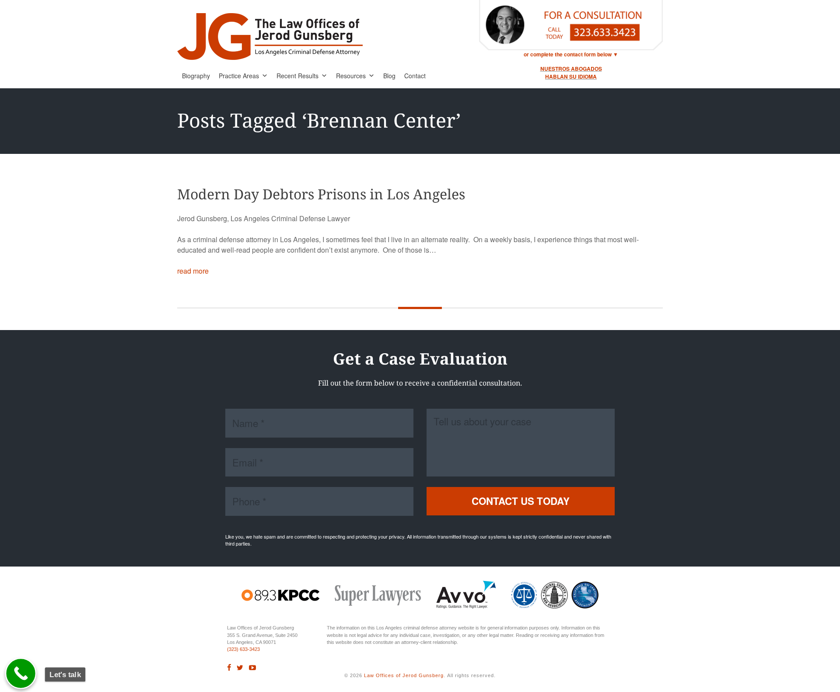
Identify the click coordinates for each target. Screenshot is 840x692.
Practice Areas (239, 75)
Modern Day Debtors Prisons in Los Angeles (321, 194)
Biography (196, 75)
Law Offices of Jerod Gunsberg (404, 675)
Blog (389, 75)
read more (193, 271)
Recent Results (297, 75)
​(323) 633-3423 (243, 649)
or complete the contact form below (568, 54)
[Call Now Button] (21, 673)
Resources (351, 75)
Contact (415, 75)
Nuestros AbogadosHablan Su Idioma (571, 72)
